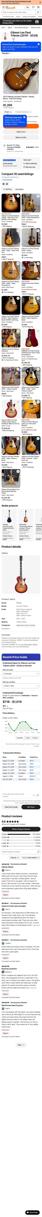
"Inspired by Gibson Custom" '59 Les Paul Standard (25, 528)
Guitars (18, 16)
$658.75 (33, 776)
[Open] (37, 674)
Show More (5, 628)
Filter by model (8, 670)
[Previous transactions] (34, 795)
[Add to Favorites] (14, 39)
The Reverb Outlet (8, 16)
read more (36, 925)
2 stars (4, 843)
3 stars (4, 840)
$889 (32, 779)
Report (5, 895)
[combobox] (19, 673)
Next (19, 1045)
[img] (30, 147)
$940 (32, 761)
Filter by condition (9, 682)
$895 (32, 767)
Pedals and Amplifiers (29, 16)
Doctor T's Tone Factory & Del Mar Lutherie (14, 147)
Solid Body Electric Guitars (25, 625)
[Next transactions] (37, 795)
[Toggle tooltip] (10, 53)
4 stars (4, 837)
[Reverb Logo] (10, 7)
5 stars (4, 834)
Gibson (18, 603)
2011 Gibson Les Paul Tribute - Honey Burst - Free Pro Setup (18, 98)
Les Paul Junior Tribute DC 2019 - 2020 (8, 528)
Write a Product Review (21, 829)
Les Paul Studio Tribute (29, 644)
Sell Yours (31, 807)
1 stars (4, 846)
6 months (20, 738)
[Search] (38, 12)
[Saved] (33, 7)
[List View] (6, 184)
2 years (35, 738)
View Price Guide (11, 807)
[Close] (24, 117)
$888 (32, 773)
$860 (32, 764)
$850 (32, 770)
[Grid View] (3, 184)
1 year (28, 738)
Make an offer (21, 137)
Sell (27, 7)
